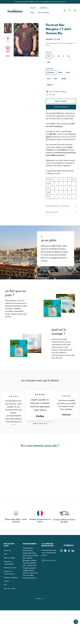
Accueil (33, 8)
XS (48, 56)
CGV (5, 554)
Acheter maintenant (61, 107)
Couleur (49, 68)
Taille (48, 52)
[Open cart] (76, 622)
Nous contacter (43, 12)
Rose (68, 72)
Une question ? (52, 212)
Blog (32, 12)
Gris (49, 78)
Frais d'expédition (51, 43)
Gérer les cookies (10, 588)
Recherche (7, 550)
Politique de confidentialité (9, 563)
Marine (50, 85)
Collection (44, 8)
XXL (49, 62)
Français (38, 598)
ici (59, 173)
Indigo (63, 78)
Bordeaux (51, 72)
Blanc (60, 72)
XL (69, 56)
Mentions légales (9, 558)
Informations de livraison (57, 206)
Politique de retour (10, 567)
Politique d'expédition (11, 577)
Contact (6, 581)
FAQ (5, 585)
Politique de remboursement (9, 573)
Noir (56, 78)
